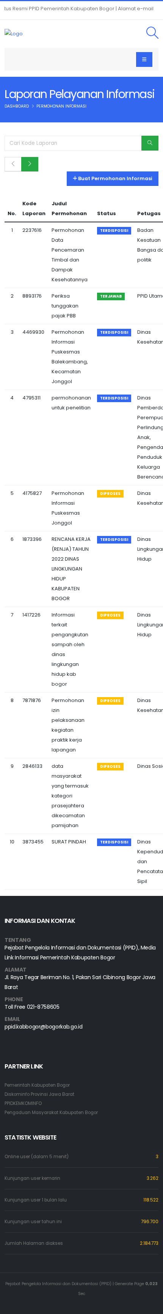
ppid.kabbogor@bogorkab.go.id (43, 1026)
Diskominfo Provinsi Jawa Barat (39, 1094)
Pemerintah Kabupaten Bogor (37, 1085)
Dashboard (17, 106)
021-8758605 (43, 1007)
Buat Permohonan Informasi (114, 178)
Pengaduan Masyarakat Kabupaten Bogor (51, 1113)
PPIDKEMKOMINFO (23, 1103)
